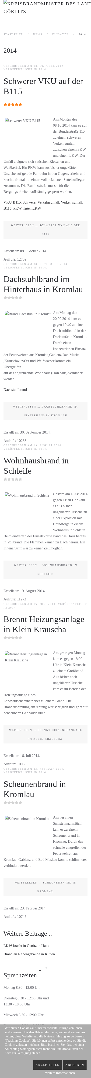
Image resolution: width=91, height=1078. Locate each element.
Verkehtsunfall (71, 202)
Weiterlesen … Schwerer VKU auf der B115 (45, 230)
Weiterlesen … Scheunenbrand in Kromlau (45, 887)
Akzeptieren (48, 1065)
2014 (42, 69)
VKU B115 (12, 202)
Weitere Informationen (60, 1073)
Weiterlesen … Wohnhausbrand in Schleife (45, 569)
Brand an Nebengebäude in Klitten (29, 954)
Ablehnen (74, 1065)
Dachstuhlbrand (15, 390)
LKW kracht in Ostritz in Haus (26, 946)
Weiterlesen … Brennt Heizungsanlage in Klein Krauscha (45, 734)
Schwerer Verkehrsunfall (41, 202)
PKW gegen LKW (27, 208)
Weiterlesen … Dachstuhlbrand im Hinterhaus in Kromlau (45, 411)
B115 (7, 208)
